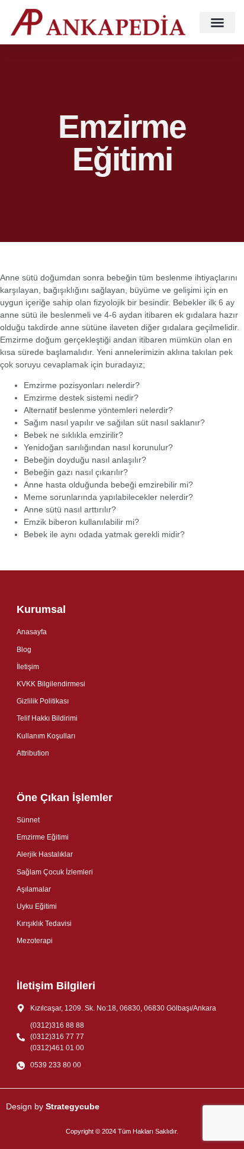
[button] (217, 22)
